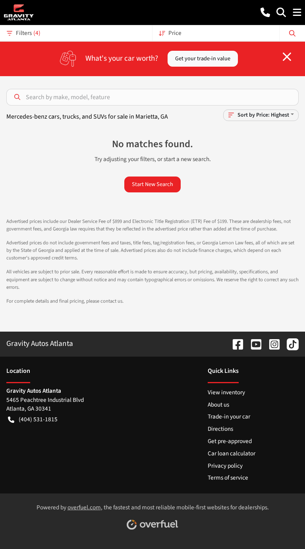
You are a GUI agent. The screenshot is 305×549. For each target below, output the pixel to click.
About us (218, 404)
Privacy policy (225, 465)
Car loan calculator (231, 453)
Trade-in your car (229, 416)
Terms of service (228, 477)
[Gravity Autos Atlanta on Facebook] (235, 343)
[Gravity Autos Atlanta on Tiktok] (289, 343)
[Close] (287, 56)
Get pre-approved (230, 441)
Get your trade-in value (202, 58)
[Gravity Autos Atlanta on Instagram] (271, 343)
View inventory (226, 392)
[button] (265, 12)
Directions (220, 428)
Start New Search (152, 184)
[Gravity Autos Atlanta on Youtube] (253, 343)
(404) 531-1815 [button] (38, 419)
